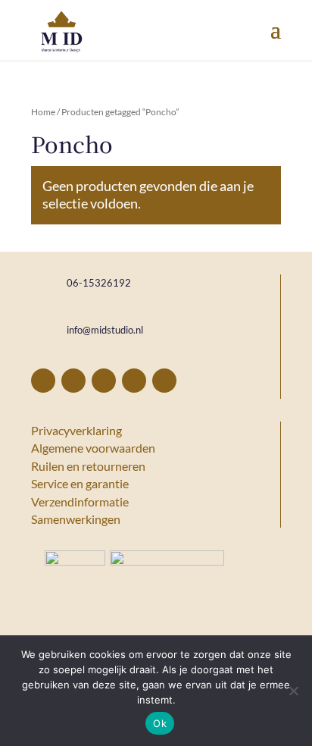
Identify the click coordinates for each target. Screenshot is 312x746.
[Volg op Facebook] (43, 380)
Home (43, 112)
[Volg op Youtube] (164, 380)
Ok (160, 723)
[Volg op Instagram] (104, 380)
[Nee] (293, 690)
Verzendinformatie (80, 501)
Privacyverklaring (76, 430)
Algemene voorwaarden (93, 447)
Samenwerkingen (75, 519)
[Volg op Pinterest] (73, 380)
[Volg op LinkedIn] (134, 380)
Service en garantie (80, 483)
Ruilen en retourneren (88, 466)
